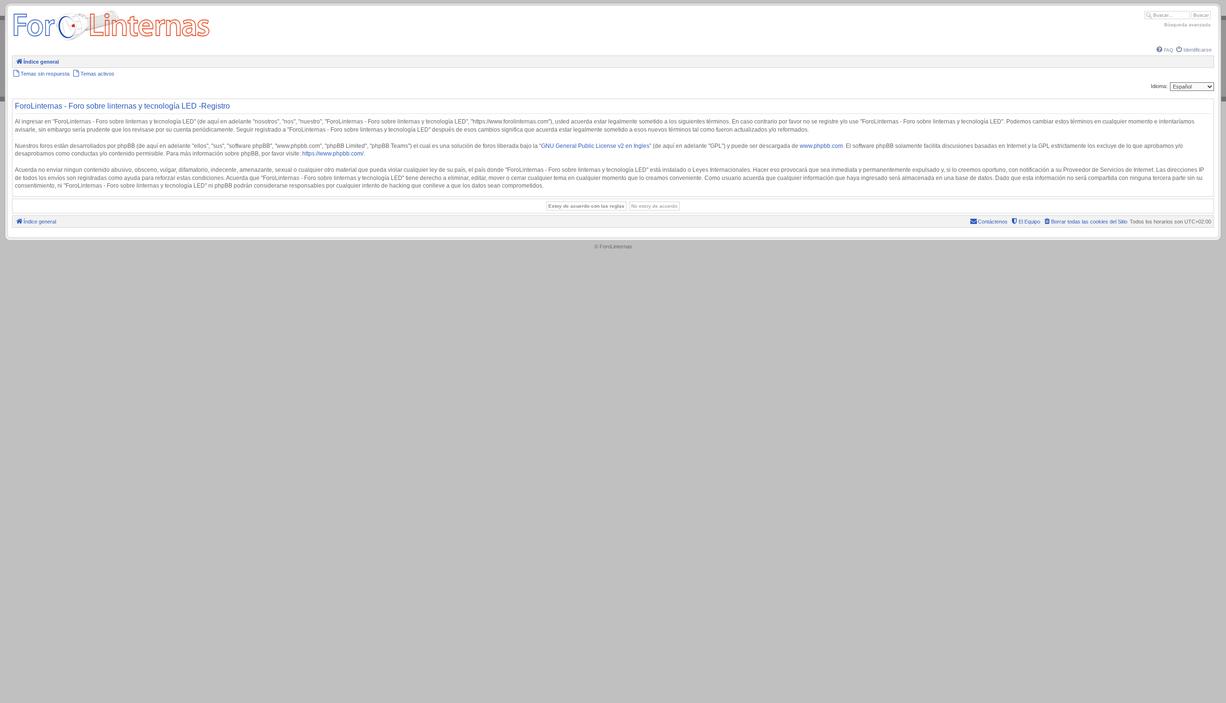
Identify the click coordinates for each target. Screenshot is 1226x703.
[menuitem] (1165, 50)
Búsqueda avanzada (1187, 24)
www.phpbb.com (821, 146)
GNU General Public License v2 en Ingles (595, 146)
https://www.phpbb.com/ (332, 153)
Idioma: (1159, 86)
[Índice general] (111, 40)
